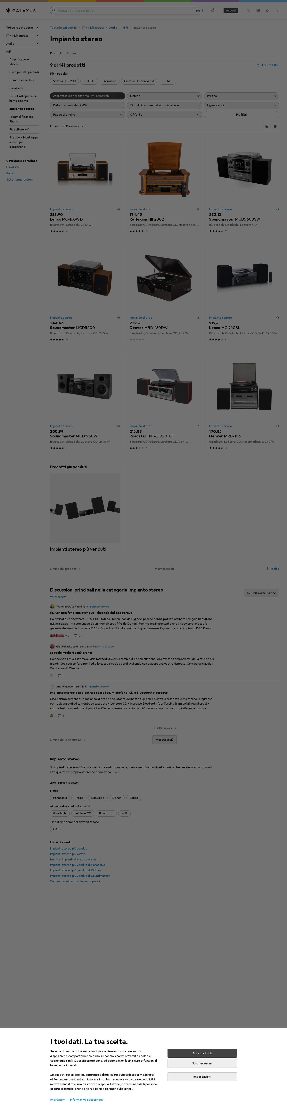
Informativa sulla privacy (86, 1100)
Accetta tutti (202, 1053)
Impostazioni (202, 1077)
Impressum (57, 1100)
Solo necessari (202, 1063)
